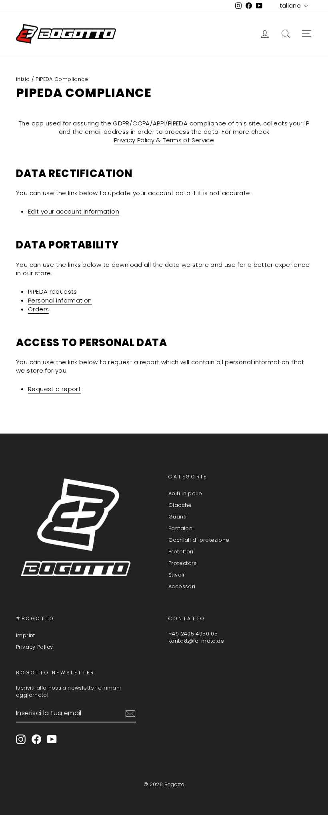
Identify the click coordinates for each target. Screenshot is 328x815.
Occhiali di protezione (198, 540)
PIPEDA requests (52, 291)
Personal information (60, 300)
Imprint (25, 635)
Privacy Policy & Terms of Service (164, 140)
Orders (38, 309)
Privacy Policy (34, 647)
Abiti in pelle (185, 493)
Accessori (181, 586)
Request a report (54, 389)
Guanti (177, 516)
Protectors (182, 563)
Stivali (176, 574)
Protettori (181, 551)
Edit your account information (73, 211)
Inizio (23, 79)
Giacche (180, 505)
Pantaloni (181, 528)
